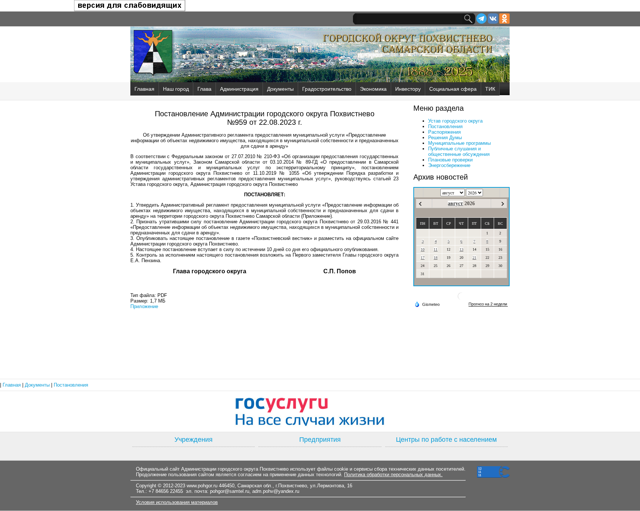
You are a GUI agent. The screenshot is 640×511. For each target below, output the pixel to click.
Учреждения (193, 439)
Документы (280, 89)
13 (461, 249)
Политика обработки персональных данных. (393, 474)
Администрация (239, 89)
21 (474, 258)
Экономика (373, 89)
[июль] (420, 204)
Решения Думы (445, 137)
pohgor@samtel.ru (229, 491)
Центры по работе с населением (446, 439)
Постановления (445, 126)
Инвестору (408, 89)
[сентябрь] (502, 204)
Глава (204, 89)
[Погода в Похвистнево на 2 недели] (488, 304)
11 (435, 249)
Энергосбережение (449, 165)
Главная (144, 89)
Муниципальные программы (459, 143)
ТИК (490, 89)
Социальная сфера (453, 89)
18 (435, 258)
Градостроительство (326, 89)
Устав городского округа (455, 121)
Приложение (144, 306)
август (455, 203)
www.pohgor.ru (202, 485)
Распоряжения (444, 132)
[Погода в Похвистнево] (461, 299)
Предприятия (320, 439)
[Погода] (427, 304)
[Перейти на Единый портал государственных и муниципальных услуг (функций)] (320, 411)
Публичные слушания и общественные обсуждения (459, 151)
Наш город (176, 89)
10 (422, 249)
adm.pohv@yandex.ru (275, 491)
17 (422, 258)
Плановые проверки (450, 160)
